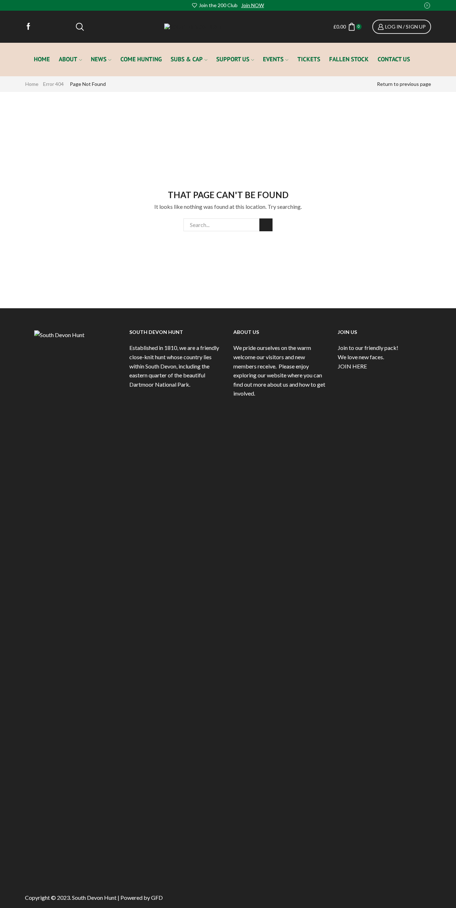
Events (273, 59)
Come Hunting (141, 59)
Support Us (232, 59)
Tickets (308, 59)
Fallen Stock (349, 59)
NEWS (99, 59)
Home (42, 59)
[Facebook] (28, 27)
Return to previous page (404, 84)
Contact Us (394, 59)
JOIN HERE (352, 366)
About (68, 59)
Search (266, 225)
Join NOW (252, 5)
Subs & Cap (187, 59)
